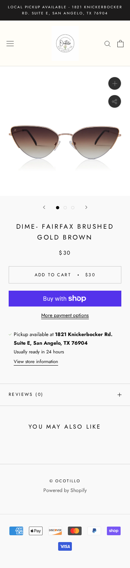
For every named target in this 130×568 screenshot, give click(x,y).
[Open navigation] (10, 43)
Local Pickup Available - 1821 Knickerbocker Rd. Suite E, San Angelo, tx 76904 (65, 10)
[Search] (107, 43)
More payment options (65, 315)
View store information (36, 361)
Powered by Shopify (65, 490)
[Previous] (44, 207)
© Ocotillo (65, 481)
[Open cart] (120, 43)
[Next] (86, 207)
